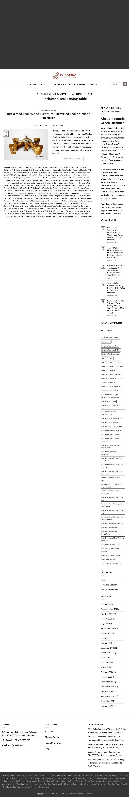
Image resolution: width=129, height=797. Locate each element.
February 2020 (107, 672)
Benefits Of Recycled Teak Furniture (66, 167)
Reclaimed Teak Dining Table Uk (62, 178)
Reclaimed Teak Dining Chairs (76, 175)
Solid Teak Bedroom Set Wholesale (36, 787)
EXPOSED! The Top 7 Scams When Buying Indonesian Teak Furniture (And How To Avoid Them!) (115, 306)
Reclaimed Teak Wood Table (71, 196)
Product (59, 84)
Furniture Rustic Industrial (110, 354)
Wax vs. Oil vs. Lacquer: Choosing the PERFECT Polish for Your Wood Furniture (116, 288)
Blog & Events (77, 84)
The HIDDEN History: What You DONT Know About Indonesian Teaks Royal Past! (116, 253)
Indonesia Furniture (104, 778)
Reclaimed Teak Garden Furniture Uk (110, 446)
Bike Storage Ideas (20, 778)
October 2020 (107, 652)
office (60, 125)
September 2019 (108, 696)
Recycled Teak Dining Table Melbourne (31, 203)
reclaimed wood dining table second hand (111, 492)
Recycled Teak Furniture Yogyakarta (67, 208)
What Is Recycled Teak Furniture (47, 216)
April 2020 (105, 662)
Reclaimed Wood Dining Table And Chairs (112, 466)
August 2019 (106, 701)
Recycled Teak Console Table (74, 201)
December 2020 (108, 648)
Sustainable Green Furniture (111, 563)
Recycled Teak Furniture (12, 206)
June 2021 (105, 638)
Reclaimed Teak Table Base (18, 193)
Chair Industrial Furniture (110, 338)
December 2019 (108, 681)
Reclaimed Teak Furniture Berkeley (65, 180)
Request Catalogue (53, 743)
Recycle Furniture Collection (111, 555)
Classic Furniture (69, 775)
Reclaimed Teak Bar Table (82, 170)
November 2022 (108, 628)
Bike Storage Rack (37, 778)
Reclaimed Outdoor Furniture (111, 427)
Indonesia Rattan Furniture (73, 781)
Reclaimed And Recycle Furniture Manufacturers (110, 396)
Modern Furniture (85, 775)
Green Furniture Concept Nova (112, 366)
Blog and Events (52, 737)
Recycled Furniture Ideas (110, 545)
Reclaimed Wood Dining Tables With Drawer (112, 505)
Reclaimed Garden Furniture (111, 418)
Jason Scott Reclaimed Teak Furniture (36, 170)
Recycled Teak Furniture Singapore (41, 208)
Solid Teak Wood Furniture (109, 784)
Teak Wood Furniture (86, 778)
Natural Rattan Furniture (51, 781)
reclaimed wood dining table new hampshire (111, 485)
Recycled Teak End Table (54, 203)
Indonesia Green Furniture (110, 387)
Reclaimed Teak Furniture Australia (39, 180)
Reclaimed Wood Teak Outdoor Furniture (37, 198)
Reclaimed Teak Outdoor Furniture (72, 188)
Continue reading (73, 159)
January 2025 (106, 618)
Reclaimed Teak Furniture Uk (79, 183)
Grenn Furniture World (109, 383)
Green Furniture (107, 358)
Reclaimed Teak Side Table (47, 191)
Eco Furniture (106, 342)
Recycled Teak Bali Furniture (63, 198)
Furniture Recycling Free (110, 346)
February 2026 (107, 604)
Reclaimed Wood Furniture (110, 528)
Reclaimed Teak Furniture (17, 180)
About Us (45, 84)
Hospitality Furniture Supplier (106, 775)
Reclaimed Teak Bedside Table (40, 173)
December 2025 (108, 609)
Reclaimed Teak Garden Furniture (61, 185)
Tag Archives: (64, 94)
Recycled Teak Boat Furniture (14, 201)
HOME (33, 84)
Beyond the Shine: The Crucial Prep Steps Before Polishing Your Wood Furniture (114, 270)
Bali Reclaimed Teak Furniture (42, 167)
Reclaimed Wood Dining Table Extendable (112, 472)
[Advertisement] (64, 35)
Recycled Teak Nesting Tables (48, 211)
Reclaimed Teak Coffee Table (32, 175)
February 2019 (107, 706)
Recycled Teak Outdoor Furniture (71, 211)
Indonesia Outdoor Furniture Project (61, 778)
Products (49, 731)
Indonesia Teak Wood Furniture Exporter (47, 784)
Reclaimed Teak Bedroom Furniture (16, 173)
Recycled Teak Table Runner (62, 214)
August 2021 (106, 633)
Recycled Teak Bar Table (82, 198)
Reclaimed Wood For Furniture (112, 524)
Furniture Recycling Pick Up (110, 350)
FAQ (47, 748)
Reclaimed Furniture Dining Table (111, 406)
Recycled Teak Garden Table (27, 211)
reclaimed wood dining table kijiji (111, 479)
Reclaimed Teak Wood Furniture (18, 196)
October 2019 (107, 691)
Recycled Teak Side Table (27, 214)
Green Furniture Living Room (111, 374)
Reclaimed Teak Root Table (28, 191)
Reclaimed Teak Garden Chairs (37, 185)
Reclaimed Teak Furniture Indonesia (110, 440)
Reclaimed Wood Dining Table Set (112, 498)
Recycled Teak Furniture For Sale (33, 206)
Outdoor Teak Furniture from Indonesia (81, 784)
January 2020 (106, 677)
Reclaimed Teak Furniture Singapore (55, 183)
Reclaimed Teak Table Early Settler (40, 193)
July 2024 (105, 623)
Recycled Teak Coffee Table (54, 201)
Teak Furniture (8, 775)
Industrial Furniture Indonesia (111, 391)
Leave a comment (87, 216)
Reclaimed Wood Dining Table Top (112, 511)
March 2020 (106, 667)
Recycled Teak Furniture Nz (19, 208)
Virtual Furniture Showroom (81, 794)
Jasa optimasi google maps (85, 787)
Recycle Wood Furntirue (109, 559)
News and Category (48, 110)
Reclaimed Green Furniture (111, 423)
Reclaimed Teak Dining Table (64, 99)
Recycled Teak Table (44, 214)
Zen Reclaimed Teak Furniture (69, 216)
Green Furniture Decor (109, 370)
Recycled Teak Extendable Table (74, 203)
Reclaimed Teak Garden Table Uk (47, 188)
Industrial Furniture (25, 775)
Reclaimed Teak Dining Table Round (37, 178)
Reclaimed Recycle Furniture (111, 431)
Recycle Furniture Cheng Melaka (110, 550)
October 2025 (107, 614)
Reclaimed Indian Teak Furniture (61, 170)
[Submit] (125, 84)
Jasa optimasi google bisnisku (62, 787)
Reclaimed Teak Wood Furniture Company (46, 196)
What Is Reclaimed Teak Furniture (23, 216)
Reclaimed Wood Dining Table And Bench (112, 459)
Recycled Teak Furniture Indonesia (57, 206)
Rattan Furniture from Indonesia (26, 781)
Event (103, 580)
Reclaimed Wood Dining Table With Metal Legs (112, 518)
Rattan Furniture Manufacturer (97, 781)
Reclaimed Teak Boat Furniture (63, 173)
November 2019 (108, 686)
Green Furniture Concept (110, 362)
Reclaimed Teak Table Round (63, 193)
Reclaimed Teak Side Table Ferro (69, 191)
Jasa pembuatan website (106, 787)
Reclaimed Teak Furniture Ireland (30, 183)
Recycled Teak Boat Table (34, 201)
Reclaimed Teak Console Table (54, 175)
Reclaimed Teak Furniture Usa (14, 185)
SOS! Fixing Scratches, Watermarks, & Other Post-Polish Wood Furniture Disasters (115, 233)
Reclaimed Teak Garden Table (24, 188)
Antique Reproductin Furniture (47, 775)
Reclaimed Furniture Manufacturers (108, 413)
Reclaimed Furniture (108, 401)
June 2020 (105, 657)
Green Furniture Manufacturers (112, 378)
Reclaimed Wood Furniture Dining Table (110, 533)
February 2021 (107, 643)
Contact (94, 84)
